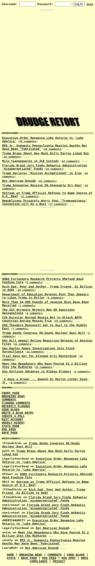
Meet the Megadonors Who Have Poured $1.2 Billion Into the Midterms (45, 534)
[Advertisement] (47, 61)
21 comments (54, 169)
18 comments (47, 181)
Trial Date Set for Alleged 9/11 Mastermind (39, 356)
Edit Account (12, 419)
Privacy (59, 561)
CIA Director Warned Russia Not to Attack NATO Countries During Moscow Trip (42, 319)
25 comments (52, 149)
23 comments (12, 157)
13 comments (35, 352)
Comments (9, 399)
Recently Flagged (16, 406)
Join (89, 4)
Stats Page (10, 426)
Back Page (10, 432)
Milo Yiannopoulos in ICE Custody (30, 161)
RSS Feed (9, 429)
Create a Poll (13, 416)
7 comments (27, 305)
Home (10, 555)
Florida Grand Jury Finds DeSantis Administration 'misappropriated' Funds (44, 499)
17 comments (29, 196)
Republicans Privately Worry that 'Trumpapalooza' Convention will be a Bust (44, 202)
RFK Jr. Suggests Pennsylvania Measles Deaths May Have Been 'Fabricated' (43, 542)
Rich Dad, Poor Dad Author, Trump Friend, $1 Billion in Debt (43, 491)
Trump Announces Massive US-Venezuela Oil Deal (42, 185)
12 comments (43, 367)
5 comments (34, 282)
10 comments (22, 344)
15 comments (26, 290)
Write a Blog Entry (18, 413)
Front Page (10, 393)
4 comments (34, 313)
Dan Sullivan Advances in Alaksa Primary (36, 371)
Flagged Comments (16, 403)
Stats (11, 558)
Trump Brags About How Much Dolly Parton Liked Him (45, 153)
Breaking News (13, 396)
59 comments (27, 141)
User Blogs (10, 409)
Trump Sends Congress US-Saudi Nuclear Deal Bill (43, 333)
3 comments (82, 371)
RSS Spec (69, 558)
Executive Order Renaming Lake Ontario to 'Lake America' (44, 460)
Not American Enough (19, 181)
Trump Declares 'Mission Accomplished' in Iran (42, 173)
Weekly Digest (13, 423)
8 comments (55, 298)
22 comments (70, 161)
